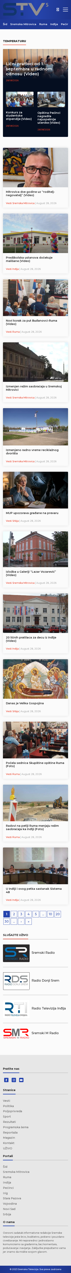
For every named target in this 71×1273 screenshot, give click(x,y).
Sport (7, 1116)
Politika (8, 1106)
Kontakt (8, 1143)
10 (50, 914)
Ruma (43, 24)
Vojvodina (10, 1203)
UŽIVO (7, 1148)
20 (58, 914)
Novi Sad (9, 1209)
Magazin (9, 1137)
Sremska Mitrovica (23, 24)
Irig (5, 1193)
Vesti (6, 1101)
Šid (5, 24)
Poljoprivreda (12, 1111)
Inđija (54, 24)
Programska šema (15, 1127)
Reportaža (10, 1132)
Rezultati (9, 1122)
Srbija (7, 1214)
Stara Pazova (12, 1198)
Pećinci (66, 24)
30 (7, 921)
